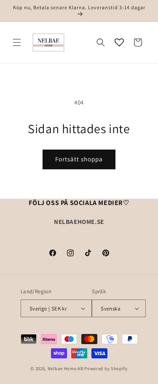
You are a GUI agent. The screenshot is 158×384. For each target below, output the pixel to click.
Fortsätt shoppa (79, 159)
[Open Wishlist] (119, 42)
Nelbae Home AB (65, 368)
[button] (17, 42)
